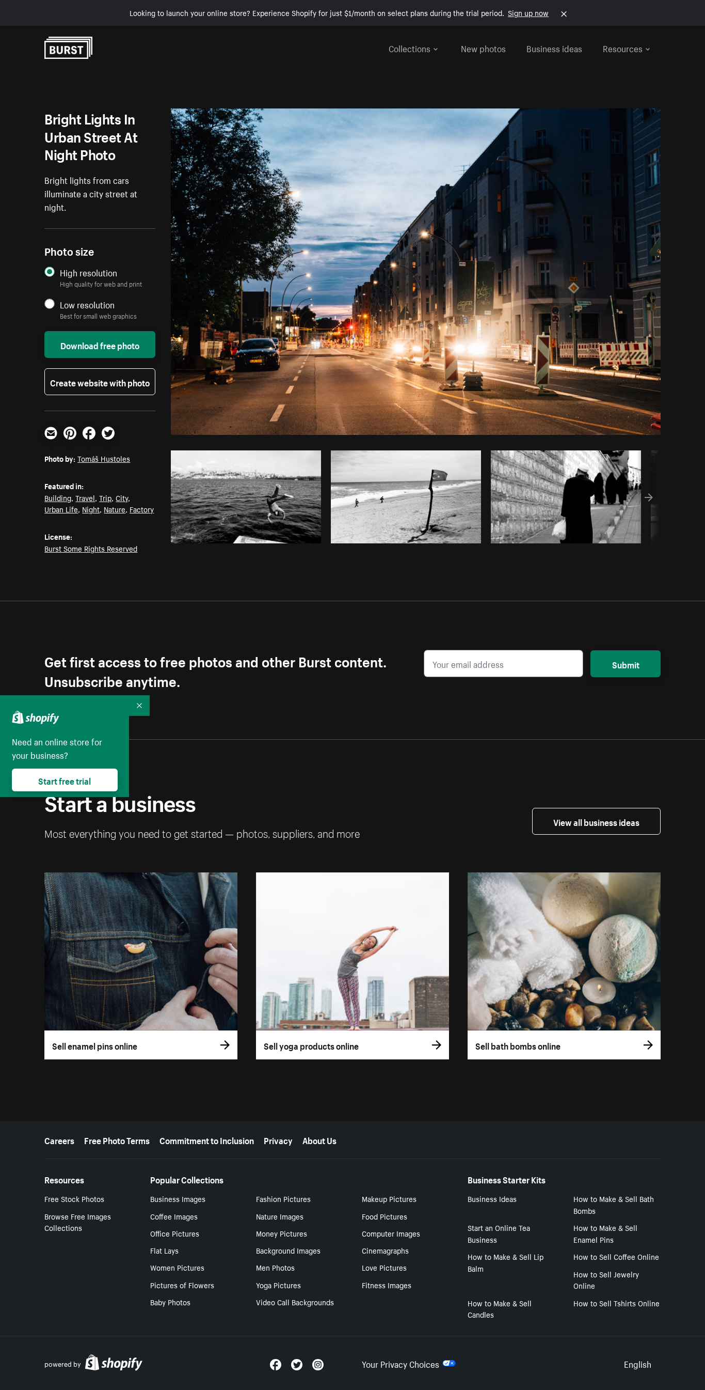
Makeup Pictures (389, 1198)
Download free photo (99, 344)
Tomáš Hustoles (103, 458)
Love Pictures (384, 1267)
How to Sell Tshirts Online (616, 1302)
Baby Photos (170, 1301)
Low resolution (87, 304)
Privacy (278, 1139)
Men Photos (275, 1267)
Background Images (288, 1250)
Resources (623, 47)
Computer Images (391, 1233)
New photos (483, 47)
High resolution (88, 272)
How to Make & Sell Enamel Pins (605, 1233)
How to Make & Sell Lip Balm (505, 1262)
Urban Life (61, 508)
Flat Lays (164, 1250)
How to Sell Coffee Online (616, 1256)
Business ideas (554, 47)
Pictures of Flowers (182, 1284)
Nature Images (279, 1216)
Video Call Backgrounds (295, 1301)
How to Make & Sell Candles (500, 1308)
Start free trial (64, 780)
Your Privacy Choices (400, 1363)
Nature (114, 508)
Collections (409, 47)
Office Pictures (174, 1233)
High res (249, 532)
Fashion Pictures (283, 1198)
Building (57, 497)
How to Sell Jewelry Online (606, 1279)
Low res (289, 532)
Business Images (177, 1198)
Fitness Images (386, 1284)
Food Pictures (384, 1216)
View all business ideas (596, 821)
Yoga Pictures (278, 1284)
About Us (319, 1139)
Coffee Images (174, 1216)
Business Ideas (492, 1198)
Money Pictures (281, 1233)
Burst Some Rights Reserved (90, 548)
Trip (105, 497)
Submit (625, 663)
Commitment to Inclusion (206, 1139)
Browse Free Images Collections (77, 1221)
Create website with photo (100, 381)
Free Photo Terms (117, 1139)
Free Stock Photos (74, 1198)
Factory (142, 508)
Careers (59, 1139)
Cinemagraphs (385, 1250)
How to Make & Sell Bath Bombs (613, 1204)
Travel (85, 497)
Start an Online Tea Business (499, 1233)
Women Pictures (177, 1267)
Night (91, 508)
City (122, 497)
